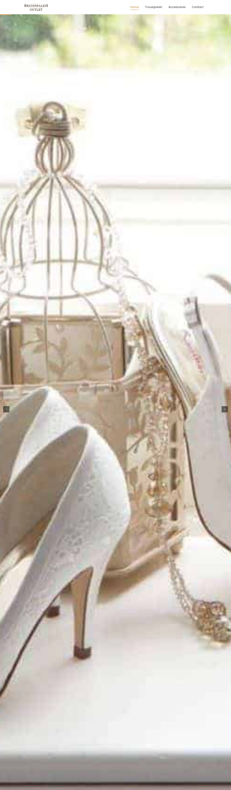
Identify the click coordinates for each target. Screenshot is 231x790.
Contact (198, 7)
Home (134, 7)
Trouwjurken (153, 7)
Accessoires (177, 7)
